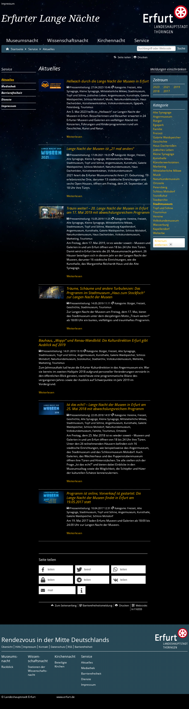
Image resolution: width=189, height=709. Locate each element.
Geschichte (160, 141)
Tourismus (160, 212)
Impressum (8, 3)
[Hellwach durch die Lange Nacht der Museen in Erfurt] (51, 85)
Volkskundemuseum (166, 220)
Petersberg (160, 187)
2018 (156, 91)
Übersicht (7, 646)
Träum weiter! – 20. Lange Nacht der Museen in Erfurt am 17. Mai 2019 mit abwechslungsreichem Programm (108, 210)
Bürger (157, 121)
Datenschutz (58, 646)
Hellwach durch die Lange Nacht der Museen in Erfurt (108, 81)
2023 (156, 87)
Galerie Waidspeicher (167, 137)
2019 (177, 87)
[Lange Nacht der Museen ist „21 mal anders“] (51, 152)
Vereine (158, 216)
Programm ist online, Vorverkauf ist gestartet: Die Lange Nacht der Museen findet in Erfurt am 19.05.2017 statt (104, 497)
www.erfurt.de (65, 697)
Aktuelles (87, 662)
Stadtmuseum (163, 204)
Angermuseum (162, 117)
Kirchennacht (111, 40)
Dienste (86, 679)
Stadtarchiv (160, 200)
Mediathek (88, 668)
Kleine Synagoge (163, 154)
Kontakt (43, 646)
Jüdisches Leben (163, 150)
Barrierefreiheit (83, 646)
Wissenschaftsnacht (67, 40)
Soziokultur (160, 196)
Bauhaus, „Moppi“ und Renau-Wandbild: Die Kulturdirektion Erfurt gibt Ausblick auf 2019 (93, 342)
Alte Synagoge (162, 112)
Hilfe (18, 646)
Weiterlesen (74, 137)
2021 (166, 87)
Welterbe (159, 233)
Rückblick (7, 667)
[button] (56, 570)
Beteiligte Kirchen (61, 664)
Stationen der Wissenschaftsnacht (37, 671)
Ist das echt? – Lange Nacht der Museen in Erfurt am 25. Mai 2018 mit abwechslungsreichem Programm (106, 406)
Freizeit (157, 133)
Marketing (159, 166)
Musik (157, 175)
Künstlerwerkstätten (166, 162)
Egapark (158, 125)
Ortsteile (158, 183)
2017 (166, 91)
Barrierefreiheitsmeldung (97, 605)
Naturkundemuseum (166, 179)
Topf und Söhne (163, 208)
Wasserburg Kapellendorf (161, 227)
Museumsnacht (22, 40)
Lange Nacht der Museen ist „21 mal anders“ (100, 148)
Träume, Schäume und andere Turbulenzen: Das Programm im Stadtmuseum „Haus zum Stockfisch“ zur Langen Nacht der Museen (106, 292)
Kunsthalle (159, 158)
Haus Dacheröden (164, 146)
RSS (70, 646)
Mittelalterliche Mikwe (167, 171)
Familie (157, 129)
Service (141, 40)
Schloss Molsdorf (164, 191)
